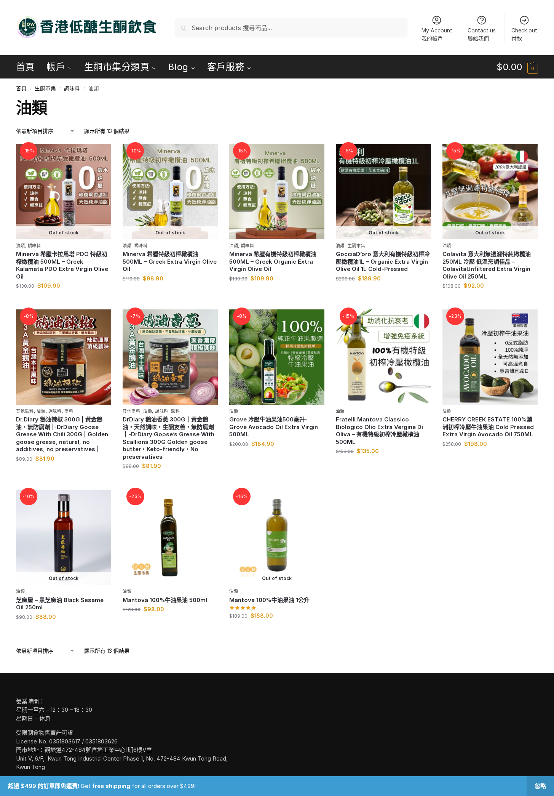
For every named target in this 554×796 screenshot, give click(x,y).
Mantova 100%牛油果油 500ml (165, 600)
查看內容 (63, 301)
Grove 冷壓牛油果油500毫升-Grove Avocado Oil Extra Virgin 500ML (273, 427)
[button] (517, 67)
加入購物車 (276, 294)
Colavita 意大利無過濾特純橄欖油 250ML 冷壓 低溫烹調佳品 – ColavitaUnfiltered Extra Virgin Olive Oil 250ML (486, 265)
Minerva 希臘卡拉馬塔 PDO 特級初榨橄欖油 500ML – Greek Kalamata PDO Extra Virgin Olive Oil (62, 265)
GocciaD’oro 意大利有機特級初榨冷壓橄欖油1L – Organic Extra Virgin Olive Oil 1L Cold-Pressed (383, 261)
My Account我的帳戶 (436, 34)
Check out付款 (524, 34)
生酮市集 (45, 88)
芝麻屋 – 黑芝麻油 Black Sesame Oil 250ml (60, 603)
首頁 (21, 88)
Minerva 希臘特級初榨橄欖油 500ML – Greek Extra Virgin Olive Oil (170, 261)
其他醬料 (25, 411)
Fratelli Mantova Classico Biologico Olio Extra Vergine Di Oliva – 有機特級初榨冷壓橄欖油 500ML (379, 430)
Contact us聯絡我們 (482, 34)
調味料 (72, 88)
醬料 (68, 411)
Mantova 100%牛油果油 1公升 (269, 600)
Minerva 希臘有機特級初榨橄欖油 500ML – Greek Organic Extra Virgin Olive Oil (272, 261)
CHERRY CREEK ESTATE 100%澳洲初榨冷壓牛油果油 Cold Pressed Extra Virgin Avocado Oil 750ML (488, 427)
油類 (20, 245)
